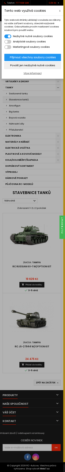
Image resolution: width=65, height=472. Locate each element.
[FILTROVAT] (62, 236)
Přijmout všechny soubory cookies (33, 57)
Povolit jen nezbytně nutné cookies (32, 65)
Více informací (33, 73)
